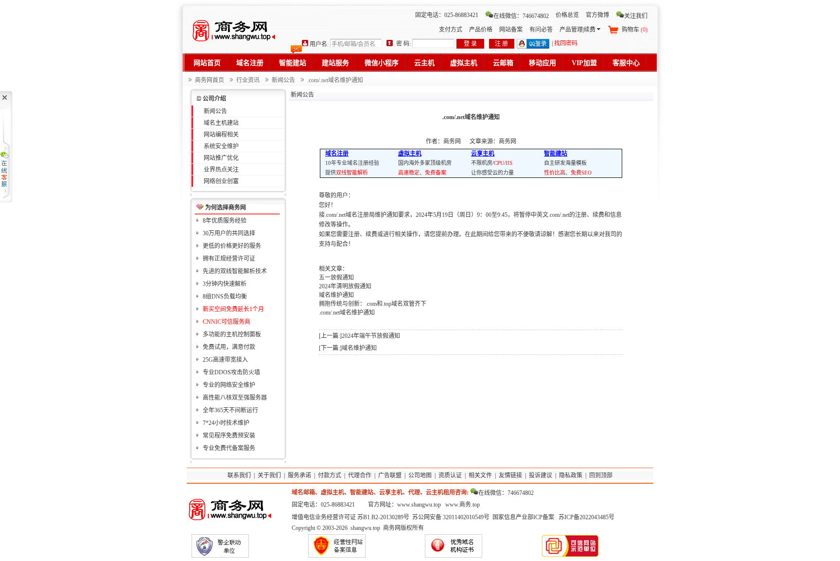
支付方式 (450, 29)
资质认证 (450, 475)
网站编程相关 (221, 134)
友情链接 (510, 475)
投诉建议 (540, 475)
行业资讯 (248, 80)
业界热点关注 (221, 169)
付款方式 (329, 475)
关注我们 (636, 16)
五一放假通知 (336, 277)
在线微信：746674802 (521, 16)
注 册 (501, 43)
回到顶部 (600, 475)
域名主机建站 (221, 123)
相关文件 (480, 475)
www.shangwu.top (419, 504)
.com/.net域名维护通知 (347, 312)
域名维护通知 (336, 295)
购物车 (635, 29)
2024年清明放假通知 (345, 286)
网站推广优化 (221, 158)
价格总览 (567, 15)
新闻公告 (283, 80)
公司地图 (420, 475)
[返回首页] (235, 29)
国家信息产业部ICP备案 (523, 517)
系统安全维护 (221, 146)
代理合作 (359, 475)
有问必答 (541, 29)
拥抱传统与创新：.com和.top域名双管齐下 (372, 303)
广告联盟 (390, 475)
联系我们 (239, 475)
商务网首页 (209, 80)
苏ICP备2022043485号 (586, 517)
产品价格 (480, 29)
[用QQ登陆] (533, 46)
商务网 (507, 141)
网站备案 (511, 29)
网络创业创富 (221, 181)
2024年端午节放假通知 (371, 336)
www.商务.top (462, 504)
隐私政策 (570, 475)
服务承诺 (299, 475)
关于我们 (269, 475)
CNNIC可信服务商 (226, 321)
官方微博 (597, 15)
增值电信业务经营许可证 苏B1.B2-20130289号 (350, 517)
